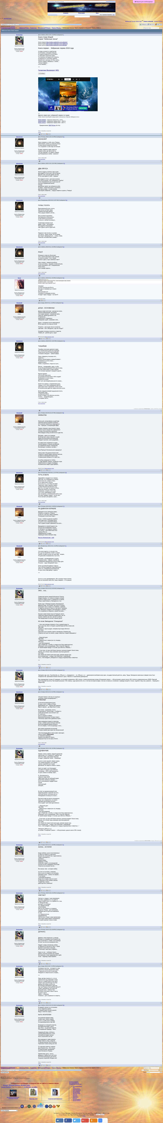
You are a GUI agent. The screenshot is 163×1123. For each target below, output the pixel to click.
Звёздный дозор (7, 18)
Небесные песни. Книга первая (73, 28)
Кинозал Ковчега (77, 1099)
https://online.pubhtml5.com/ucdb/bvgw (57, 43)
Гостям (133, 21)
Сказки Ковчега (6, 1087)
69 (66, 472)
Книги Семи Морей (41, 159)
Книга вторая (42, 121)
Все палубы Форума (74, 1083)
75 (63, 748)
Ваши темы (139, 21)
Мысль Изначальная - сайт (46, 537)
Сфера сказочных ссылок (49, 336)
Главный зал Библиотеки (75, 1084)
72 (64, 588)
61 (63, 136)
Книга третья (42, 122)
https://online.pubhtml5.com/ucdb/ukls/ (56, 42)
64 (63, 247)
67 (64, 341)
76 (63, 844)
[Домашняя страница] (48, 134)
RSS (114, 14)
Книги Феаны (56, 28)
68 (63, 412)
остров (39, 132)
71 (65, 546)
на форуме (27, 1087)
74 (63, 692)
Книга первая (42, 119)
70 (63, 506)
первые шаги (23, 1077)
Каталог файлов (77, 1100)
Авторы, (6, 1085)
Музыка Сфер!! (76, 1092)
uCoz (84, 1116)
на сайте (34, 1087)
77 (63, 893)
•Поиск (160, 21)
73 (63, 670)
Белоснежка (19, 34)
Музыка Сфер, (25, 1085)
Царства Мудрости (75, 1095)
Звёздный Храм (76, 1093)
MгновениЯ (13, 26)
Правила (156, 21)
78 (63, 929)
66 (62, 302)
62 (64, 163)
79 (62, 966)
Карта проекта (76, 1091)
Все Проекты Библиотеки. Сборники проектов (13, 1098)
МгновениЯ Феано (44, 28)
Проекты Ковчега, (15, 1085)
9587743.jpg (52, 125)
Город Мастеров (33, 1098)
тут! (19, 1107)
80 (63, 1005)
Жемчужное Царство (75, 1097)
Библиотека (128, 21)
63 (66, 200)
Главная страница (73, 1081)
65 (63, 278)
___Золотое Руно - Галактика (27, 28)
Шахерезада (19, 136)
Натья (19, 278)
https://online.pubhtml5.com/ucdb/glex (56, 45)
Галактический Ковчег (8, 28)
